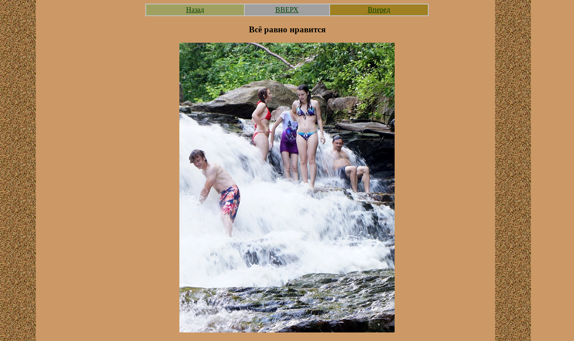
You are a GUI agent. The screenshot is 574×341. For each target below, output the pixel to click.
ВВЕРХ (287, 9)
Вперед (379, 9)
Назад (195, 9)
